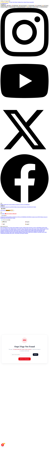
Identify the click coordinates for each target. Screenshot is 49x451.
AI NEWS (17, 204)
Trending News (20, 2)
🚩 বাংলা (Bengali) (38, 5)
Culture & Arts (8, 206)
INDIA (13, 204)
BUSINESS (2, 206)
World (35, 206)
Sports (25, 206)
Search (35, 354)
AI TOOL (21, 204)
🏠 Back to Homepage (24, 358)
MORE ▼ (2, 205)
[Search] (13, 210)
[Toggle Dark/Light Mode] (12, 210)
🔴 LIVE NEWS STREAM (10, 213)
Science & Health (20, 206)
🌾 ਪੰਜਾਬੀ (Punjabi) (31, 5)
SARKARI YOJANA (8, 204)
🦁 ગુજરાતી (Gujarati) (23, 5)
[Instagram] (24, 56)
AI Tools (10, 2)
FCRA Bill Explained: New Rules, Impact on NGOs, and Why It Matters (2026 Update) (17, 229)
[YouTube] (24, 104)
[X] (24, 153)
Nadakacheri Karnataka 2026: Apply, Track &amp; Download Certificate (14, 233)
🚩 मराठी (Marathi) (15, 5)
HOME (1, 204)
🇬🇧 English (9, 5)
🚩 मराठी (3, 224)
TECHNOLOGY (30, 206)
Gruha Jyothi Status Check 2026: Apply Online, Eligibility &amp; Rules (34, 228)
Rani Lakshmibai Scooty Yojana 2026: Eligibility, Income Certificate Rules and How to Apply (18, 227)
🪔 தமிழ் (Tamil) (45, 5)
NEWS (12, 206)
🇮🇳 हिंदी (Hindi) (3, 5)
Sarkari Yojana (26, 2)
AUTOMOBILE (26, 204)
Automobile (31, 2)
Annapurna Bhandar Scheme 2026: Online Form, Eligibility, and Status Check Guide (30, 232)
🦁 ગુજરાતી (27, 224)
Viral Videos (15, 2)
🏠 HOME (2, 213)
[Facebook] (24, 202)
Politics (15, 206)
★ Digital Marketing (4, 2)
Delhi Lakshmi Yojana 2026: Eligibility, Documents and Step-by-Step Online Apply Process (22, 230)
